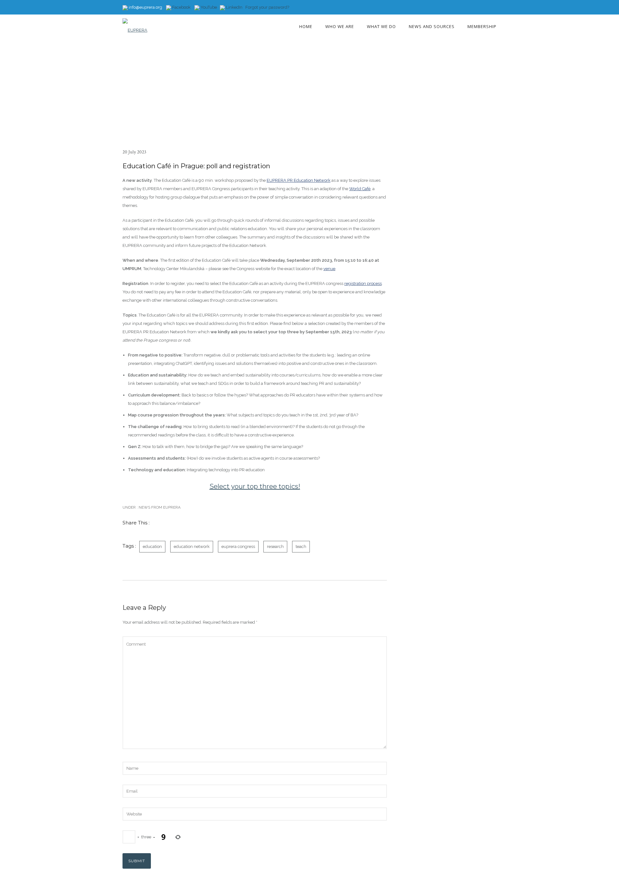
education (152, 546)
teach (301, 546)
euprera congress (238, 546)
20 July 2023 (134, 152)
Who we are (339, 26)
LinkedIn (234, 7)
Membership (481, 26)
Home (305, 26)
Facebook (181, 7)
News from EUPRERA (159, 507)
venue (329, 268)
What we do (381, 26)
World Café (359, 188)
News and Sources (432, 26)
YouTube (208, 7)
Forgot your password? (267, 7)
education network (192, 546)
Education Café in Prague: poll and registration (196, 166)
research (275, 546)
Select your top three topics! (255, 486)
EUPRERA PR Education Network (298, 180)
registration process (363, 283)
